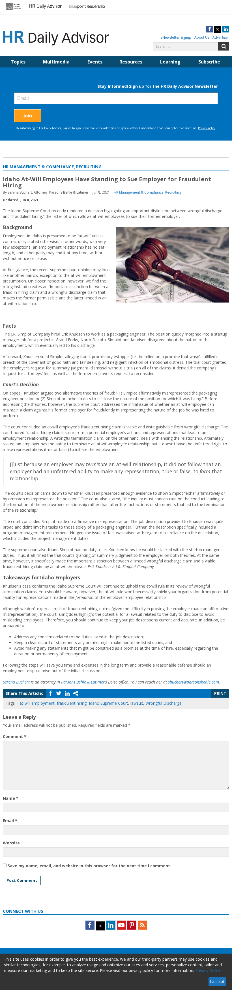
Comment (14, 736)
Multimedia (56, 62)
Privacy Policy (207, 970)
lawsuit (136, 703)
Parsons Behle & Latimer (83, 682)
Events (94, 62)
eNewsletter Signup (175, 37)
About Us (201, 37)
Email (10, 820)
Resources (130, 62)
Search (223, 46)
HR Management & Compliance (139, 192)
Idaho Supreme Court (108, 703)
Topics (18, 62)
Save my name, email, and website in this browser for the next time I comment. (89, 865)
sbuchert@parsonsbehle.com (193, 682)
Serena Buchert (16, 682)
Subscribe (209, 62)
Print (220, 693)
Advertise (220, 37)
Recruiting (173, 192)
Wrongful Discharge (163, 703)
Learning (170, 62)
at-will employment (37, 703)
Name (10, 798)
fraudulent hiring (72, 703)
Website (11, 843)
